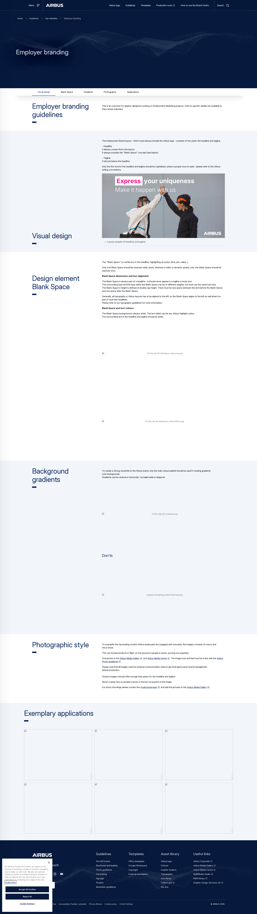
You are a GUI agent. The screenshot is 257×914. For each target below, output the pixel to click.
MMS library (199, 878)
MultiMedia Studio (202, 874)
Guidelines (130, 5)
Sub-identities (51, 18)
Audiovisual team (149, 687)
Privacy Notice (95, 904)
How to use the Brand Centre (195, 5)
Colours (164, 865)
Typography (167, 874)
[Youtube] (61, 874)
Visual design (43, 92)
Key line (164, 887)
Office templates (136, 861)
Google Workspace (137, 865)
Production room (164, 5)
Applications (133, 92)
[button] (58, 754)
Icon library (166, 878)
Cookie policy (111, 904)
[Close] (49, 863)
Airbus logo (114, 5)
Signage (100, 878)
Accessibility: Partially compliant (72, 904)
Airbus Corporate (201, 861)
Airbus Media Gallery (130, 658)
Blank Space (67, 92)
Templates (146, 5)
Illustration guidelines (106, 887)
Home (20, 18)
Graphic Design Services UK (207, 882)
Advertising (101, 874)
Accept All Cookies (27, 889)
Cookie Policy (10, 882)
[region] (27, 885)
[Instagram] (55, 874)
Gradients (88, 92)
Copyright (133, 869)
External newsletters (138, 874)
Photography (110, 92)
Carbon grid (166, 882)
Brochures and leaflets (107, 865)
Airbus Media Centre (157, 658)
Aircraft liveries (103, 861)
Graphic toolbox (168, 869)
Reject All (27, 897)
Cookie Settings (126, 904)
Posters (99, 882)
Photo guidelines (104, 869)
